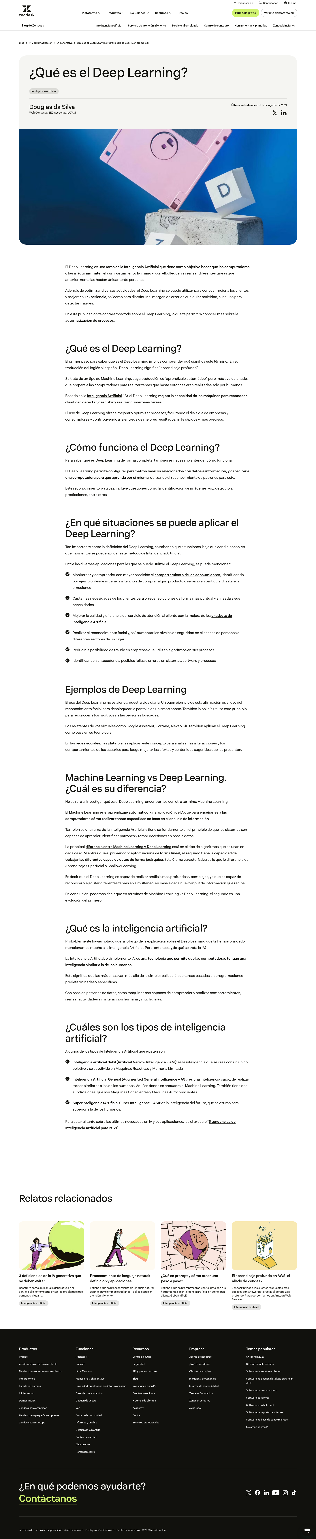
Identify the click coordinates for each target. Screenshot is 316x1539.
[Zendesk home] (28, 10)
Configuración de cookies (99, 1530)
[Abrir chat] (307, 1530)
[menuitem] (290, 3)
